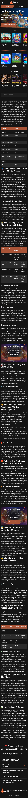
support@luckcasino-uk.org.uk (18, 790)
